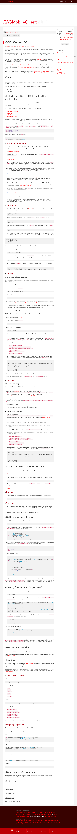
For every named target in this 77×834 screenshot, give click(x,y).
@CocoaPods (52, 829)
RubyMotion (38, 822)
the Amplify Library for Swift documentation (21, 64)
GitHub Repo (60, 70)
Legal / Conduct (53, 831)
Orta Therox (26, 814)
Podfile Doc (42, 831)
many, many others (51, 816)
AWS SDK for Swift (40, 59)
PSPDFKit (31, 822)
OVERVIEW (8, 35)
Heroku (18, 822)
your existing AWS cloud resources (20, 66)
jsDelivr (22, 822)
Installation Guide (65, 44)
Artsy (17, 820)
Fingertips (53, 820)
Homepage (59, 72)
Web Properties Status (42, 829)
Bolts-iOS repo (11, 655)
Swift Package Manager (12, 111)
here (6, 776)
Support (17, 829)
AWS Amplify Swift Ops (65, 39)
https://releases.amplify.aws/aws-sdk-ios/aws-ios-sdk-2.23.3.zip (22, 395)
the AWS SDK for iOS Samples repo (40, 72)
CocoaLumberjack (29, 663)
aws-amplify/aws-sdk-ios (12, 32)
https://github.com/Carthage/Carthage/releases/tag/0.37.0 (25, 303)
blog (45, 4)
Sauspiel (44, 822)
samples (14, 102)
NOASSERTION (69, 33)
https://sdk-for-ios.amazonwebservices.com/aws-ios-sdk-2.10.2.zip (28, 418)
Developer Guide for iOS (34, 81)
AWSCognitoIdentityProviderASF (65, 62)
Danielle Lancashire (37, 812)
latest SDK (16, 391)
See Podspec (60, 69)
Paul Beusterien (35, 814)
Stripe (58, 822)
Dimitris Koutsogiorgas (23, 812)
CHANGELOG (16, 35)
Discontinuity (38, 820)
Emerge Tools (46, 820)
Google (58, 820)
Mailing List (17, 831)
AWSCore (59, 59)
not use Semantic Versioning (31, 177)
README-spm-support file (25, 185)
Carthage (9, 114)
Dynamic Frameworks (12, 116)
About (62, 1)
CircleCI (32, 820)
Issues (13, 785)
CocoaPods (9, 113)
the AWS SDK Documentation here (41, 71)
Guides (67, 1)
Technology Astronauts (28, 824)
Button (21, 820)
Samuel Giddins (46, 814)
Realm (26, 822)
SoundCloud (53, 822)
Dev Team (30, 831)
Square (18, 824)
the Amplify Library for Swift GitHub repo (27, 67)
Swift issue (36, 125)
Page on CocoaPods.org (62, 74)
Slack (48, 822)
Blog (70, 1)
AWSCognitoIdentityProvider (64, 56)
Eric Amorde (48, 812)
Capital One (27, 820)
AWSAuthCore (60, 53)
